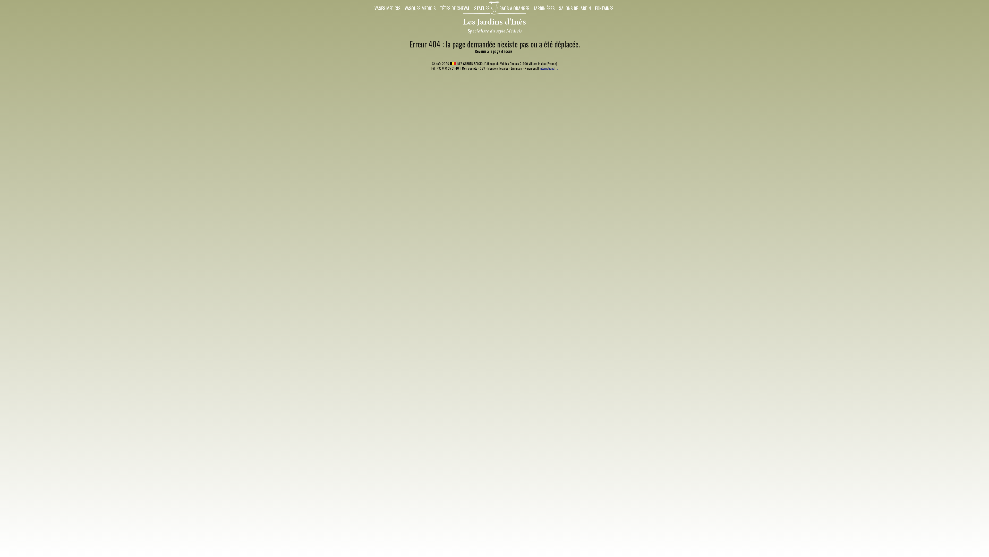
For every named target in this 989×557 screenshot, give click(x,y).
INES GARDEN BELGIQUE (471, 63)
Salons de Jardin (575, 8)
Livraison (516, 68)
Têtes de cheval (455, 8)
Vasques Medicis (420, 8)
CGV (482, 68)
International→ (549, 68)
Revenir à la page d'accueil (494, 51)
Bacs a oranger (514, 8)
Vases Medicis (387, 8)
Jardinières (544, 8)
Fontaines (604, 8)
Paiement (530, 68)
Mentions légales (498, 68)
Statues (482, 8)
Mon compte (469, 68)
